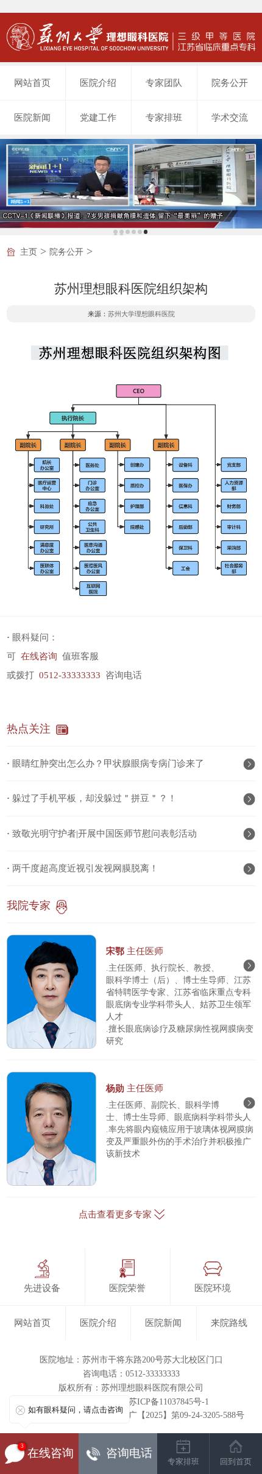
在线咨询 (39, 656)
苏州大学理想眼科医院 (141, 313)
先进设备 (42, 1288)
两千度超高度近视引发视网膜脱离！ (85, 868)
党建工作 (98, 117)
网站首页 (32, 83)
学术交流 (229, 117)
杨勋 (134, 1088)
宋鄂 (134, 951)
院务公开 (229, 83)
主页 (28, 252)
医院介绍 (98, 83)
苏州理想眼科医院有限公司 (152, 1387)
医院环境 (212, 1288)
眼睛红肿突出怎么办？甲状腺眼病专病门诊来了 (108, 763)
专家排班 (164, 117)
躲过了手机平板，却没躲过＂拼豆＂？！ (94, 798)
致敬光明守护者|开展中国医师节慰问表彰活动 (104, 833)
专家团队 (164, 83)
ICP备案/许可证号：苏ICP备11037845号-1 (131, 1401)
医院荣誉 (127, 1288)
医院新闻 (32, 117)
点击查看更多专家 (115, 1214)
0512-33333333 (70, 675)
